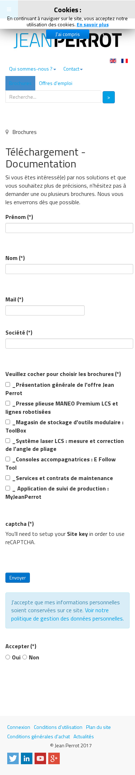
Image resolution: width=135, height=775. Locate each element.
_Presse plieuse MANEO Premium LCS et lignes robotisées (61, 407)
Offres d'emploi (55, 83)
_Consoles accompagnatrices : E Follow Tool (60, 463)
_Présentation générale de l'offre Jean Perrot (59, 389)
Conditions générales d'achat (38, 736)
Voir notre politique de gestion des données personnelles (67, 614)
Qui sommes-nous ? (31, 68)
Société (18, 332)
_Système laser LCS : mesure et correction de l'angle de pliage (64, 445)
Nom (15, 258)
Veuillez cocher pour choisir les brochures (63, 374)
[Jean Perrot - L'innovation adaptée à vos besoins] (68, 40)
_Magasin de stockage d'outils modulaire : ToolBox (64, 426)
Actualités (83, 736)
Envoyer (17, 577)
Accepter (20, 646)
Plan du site (98, 727)
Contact (71, 68)
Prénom (19, 217)
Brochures (20, 83)
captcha (19, 524)
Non (34, 657)
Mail (14, 299)
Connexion (18, 727)
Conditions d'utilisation (58, 727)
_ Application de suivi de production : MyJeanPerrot (57, 492)
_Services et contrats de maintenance (62, 478)
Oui (16, 657)
